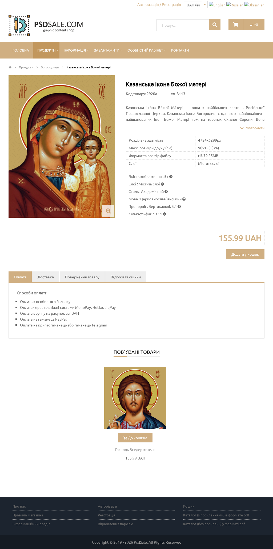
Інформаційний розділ (31, 523)
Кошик (188, 506)
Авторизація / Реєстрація (159, 4)
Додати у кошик (245, 254)
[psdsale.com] (46, 24)
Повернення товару (82, 276)
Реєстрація (106, 515)
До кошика (137, 437)
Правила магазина (28, 515)
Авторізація (107, 506)
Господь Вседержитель (135, 449)
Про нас (19, 506)
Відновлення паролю (115, 523)
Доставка (46, 276)
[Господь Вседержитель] (135, 398)
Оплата (20, 276)
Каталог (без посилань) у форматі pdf (214, 523)
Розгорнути (254, 127)
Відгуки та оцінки (126, 276)
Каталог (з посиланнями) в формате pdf (216, 515)
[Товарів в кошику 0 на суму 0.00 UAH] (235, 24)
